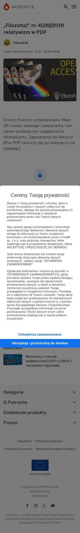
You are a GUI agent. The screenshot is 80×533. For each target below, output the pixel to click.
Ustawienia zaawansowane (40, 334)
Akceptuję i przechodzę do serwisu (40, 343)
